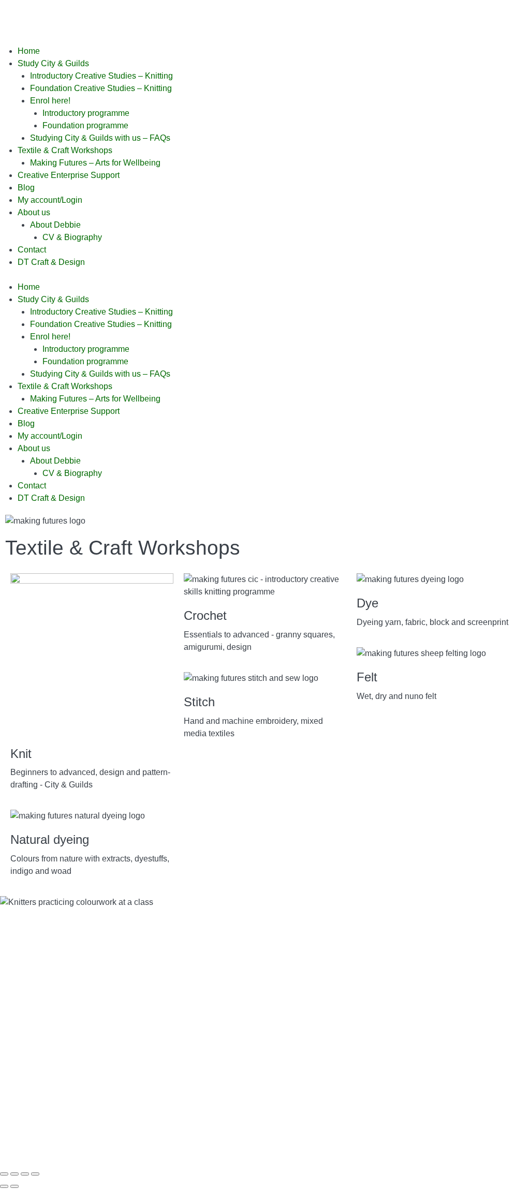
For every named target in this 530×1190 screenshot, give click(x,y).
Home (29, 51)
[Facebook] (18, 18)
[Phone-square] (186, 18)
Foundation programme (85, 125)
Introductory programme (85, 113)
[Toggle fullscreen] (14, 1174)
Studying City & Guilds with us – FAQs (100, 137)
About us (34, 212)
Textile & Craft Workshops (65, 150)
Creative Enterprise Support (69, 175)
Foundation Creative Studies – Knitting (101, 88)
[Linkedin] (130, 18)
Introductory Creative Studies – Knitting (101, 75)
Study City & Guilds (53, 63)
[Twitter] (46, 18)
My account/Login (50, 200)
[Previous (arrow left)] (4, 1186)
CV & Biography (72, 237)
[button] (265, 275)
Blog (26, 187)
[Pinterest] (74, 18)
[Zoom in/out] (4, 1174)
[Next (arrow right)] (14, 1186)
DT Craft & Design (51, 262)
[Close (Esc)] (35, 1174)
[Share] (25, 1174)
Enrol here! (50, 100)
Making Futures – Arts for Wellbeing (95, 162)
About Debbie (55, 224)
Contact (32, 249)
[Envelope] (158, 18)
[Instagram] (102, 18)
